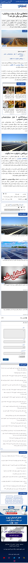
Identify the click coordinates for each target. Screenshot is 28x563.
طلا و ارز (24, 194)
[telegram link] (14, 557)
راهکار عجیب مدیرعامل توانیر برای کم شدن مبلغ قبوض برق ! (15, 309)
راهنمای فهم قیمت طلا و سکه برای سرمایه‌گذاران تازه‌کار (16, 415)
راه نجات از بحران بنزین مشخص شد (19, 474)
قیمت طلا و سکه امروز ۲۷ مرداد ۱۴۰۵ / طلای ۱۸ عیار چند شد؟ (14, 441)
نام (24, 339)
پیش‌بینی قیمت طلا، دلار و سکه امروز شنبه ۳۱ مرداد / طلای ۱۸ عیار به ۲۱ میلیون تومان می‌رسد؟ (14, 419)
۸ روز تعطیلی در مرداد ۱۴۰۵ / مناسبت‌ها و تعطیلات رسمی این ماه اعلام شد (14, 456)
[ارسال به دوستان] (5, 193)
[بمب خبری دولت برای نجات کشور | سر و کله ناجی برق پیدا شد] (14, 250)
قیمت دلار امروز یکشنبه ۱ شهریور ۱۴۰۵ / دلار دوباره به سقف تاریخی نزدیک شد (15, 393)
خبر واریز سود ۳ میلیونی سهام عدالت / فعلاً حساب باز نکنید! (15, 471)
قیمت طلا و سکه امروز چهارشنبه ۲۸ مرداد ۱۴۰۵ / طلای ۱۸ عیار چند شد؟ (14, 426)
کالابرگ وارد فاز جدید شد (21, 468)
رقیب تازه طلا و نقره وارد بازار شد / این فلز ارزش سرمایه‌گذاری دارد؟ (13, 430)
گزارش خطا (23, 318)
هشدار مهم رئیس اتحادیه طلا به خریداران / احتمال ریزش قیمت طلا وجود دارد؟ (21, 110)
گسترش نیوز (8, 549)
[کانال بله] (13, 520)
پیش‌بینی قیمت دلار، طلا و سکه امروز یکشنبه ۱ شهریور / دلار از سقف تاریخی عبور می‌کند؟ (15, 407)
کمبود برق (8, 205)
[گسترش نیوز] (22, 6)
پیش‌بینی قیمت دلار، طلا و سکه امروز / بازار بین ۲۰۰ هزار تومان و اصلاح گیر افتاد (8, 110)
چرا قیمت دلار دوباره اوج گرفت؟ (20, 373)
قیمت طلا (17, 194)
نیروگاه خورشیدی (15, 205)
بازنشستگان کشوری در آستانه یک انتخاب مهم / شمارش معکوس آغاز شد (15, 477)
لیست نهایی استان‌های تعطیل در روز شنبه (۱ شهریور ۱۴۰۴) (16, 285)
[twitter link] (19, 557)
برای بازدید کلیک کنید (14, 535)
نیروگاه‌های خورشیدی (22, 159)
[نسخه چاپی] (3, 193)
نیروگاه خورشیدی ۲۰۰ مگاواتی (17, 65)
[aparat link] (14, 561)
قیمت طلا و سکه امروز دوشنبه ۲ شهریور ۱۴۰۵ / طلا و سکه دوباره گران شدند (9, 96)
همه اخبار (7, 544)
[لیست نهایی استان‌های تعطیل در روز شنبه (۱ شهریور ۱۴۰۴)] (14, 275)
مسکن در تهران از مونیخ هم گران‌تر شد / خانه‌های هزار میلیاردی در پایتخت (14, 482)
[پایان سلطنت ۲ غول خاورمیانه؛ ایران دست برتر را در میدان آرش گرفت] (21, 207)
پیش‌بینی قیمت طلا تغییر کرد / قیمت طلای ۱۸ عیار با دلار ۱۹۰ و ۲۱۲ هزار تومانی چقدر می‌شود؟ (20, 96)
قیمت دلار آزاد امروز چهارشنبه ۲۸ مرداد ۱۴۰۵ (17, 438)
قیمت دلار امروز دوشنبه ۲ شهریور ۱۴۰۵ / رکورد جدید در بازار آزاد (14, 389)
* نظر (24, 328)
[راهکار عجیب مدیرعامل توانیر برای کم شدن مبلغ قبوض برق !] (14, 300)
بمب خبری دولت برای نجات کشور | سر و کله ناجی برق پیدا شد (15, 260)
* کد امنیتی (23, 351)
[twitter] (19, 207)
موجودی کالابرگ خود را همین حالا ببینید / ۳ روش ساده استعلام (14, 465)
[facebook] (24, 207)
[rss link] (24, 557)
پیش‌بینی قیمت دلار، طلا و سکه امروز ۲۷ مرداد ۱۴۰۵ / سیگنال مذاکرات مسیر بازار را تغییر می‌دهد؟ (15, 444)
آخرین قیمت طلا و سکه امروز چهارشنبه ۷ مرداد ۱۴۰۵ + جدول (14, 486)
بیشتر (2, 449)
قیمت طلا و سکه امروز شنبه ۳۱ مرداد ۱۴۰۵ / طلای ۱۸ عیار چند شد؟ (15, 411)
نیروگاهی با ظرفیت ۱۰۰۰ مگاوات (16, 59)
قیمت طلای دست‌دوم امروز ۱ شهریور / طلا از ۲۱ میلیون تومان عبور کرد (14, 398)
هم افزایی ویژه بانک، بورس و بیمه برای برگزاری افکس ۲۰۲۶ (15, 489)
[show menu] (1, 5)
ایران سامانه (10, 554)
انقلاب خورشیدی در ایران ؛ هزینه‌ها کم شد (19, 235)
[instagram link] (9, 557)
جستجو (21, 544)
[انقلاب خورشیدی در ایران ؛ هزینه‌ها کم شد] (14, 226)
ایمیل (24, 345)
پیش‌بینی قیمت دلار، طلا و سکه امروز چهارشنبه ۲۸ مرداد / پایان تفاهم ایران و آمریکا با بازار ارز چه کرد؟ (15, 434)
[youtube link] (4, 557)
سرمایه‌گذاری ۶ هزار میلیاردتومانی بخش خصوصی (13, 55)
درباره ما (17, 544)
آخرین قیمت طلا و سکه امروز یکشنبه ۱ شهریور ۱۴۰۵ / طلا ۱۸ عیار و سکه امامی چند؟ (14, 402)
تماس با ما (12, 544)
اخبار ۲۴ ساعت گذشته (14, 546)
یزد (21, 205)
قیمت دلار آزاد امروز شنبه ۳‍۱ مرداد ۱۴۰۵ (18, 423)
